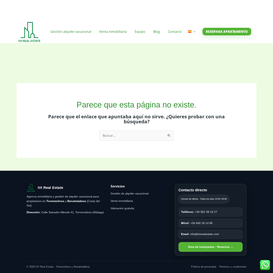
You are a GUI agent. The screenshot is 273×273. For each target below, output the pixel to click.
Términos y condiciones (232, 266)
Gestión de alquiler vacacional (129, 193)
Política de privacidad (203, 266)
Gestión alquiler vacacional (71, 31)
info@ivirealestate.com (200, 234)
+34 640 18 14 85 (197, 223)
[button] (193, 31)
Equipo (140, 31)
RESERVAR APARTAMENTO (227, 31)
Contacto (175, 31)
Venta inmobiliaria (113, 31)
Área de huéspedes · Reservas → (210, 246)
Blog (156, 31)
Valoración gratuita (122, 208)
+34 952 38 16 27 (199, 211)
